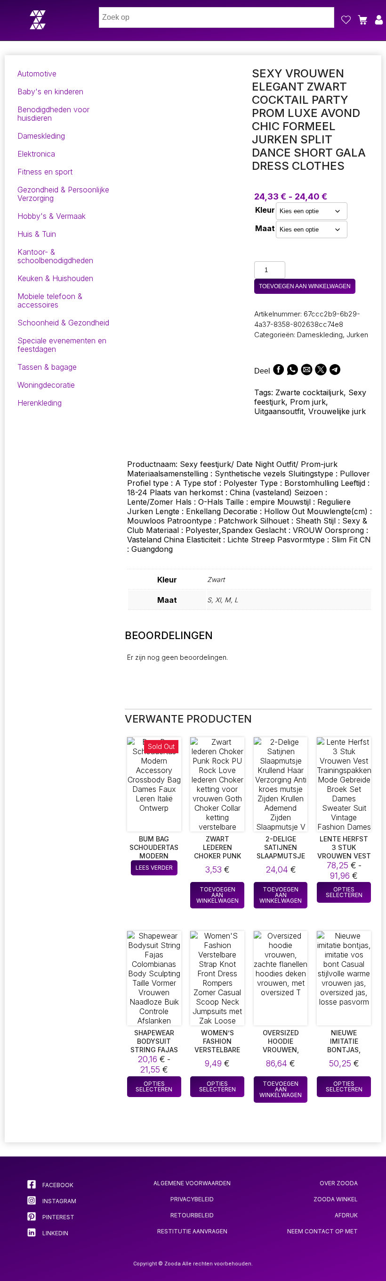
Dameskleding (41, 136)
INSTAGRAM (58, 1201)
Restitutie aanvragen (192, 1231)
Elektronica (36, 154)
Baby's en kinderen (50, 91)
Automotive (36, 73)
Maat (265, 228)
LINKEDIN (54, 1233)
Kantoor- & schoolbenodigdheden (55, 256)
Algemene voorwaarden (192, 1183)
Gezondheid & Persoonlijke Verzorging (63, 193)
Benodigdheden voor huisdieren (53, 113)
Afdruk (346, 1215)
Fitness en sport (44, 171)
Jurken (357, 334)
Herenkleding (39, 403)
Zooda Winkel (336, 1199)
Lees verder (154, 867)
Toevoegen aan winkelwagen (305, 286)
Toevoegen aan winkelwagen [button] (217, 895)
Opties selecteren (344, 892)
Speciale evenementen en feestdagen (61, 344)
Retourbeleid (192, 1215)
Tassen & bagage (47, 367)
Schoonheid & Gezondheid (63, 322)
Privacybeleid (192, 1199)
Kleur (265, 210)
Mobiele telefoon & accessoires (49, 300)
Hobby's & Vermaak (51, 216)
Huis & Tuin (36, 234)
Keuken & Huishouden (55, 278)
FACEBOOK (57, 1185)
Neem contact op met (322, 1231)
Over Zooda (339, 1183)
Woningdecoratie (46, 385)
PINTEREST (57, 1217)
